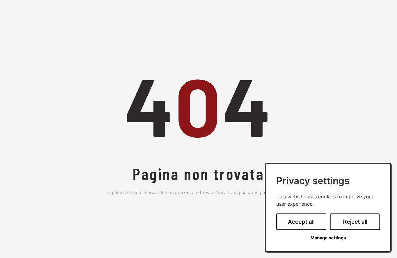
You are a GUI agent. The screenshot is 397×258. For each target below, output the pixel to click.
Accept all (301, 221)
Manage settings (328, 237)
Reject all (355, 221)
